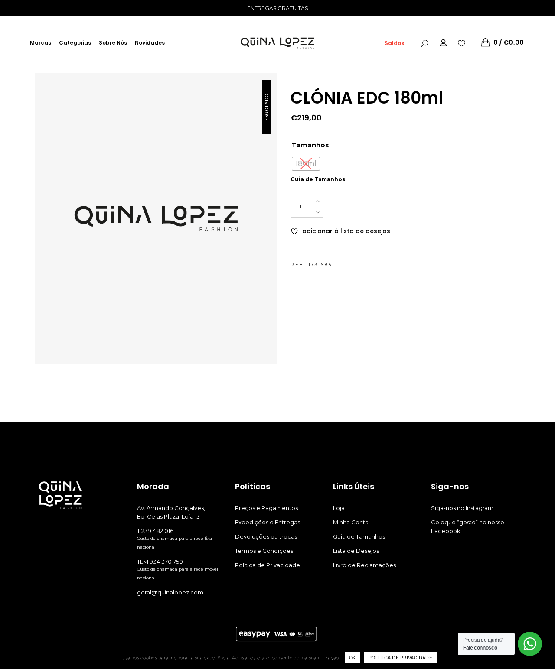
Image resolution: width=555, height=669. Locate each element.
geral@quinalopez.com (170, 592)
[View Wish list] (461, 42)
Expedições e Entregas (267, 522)
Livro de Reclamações (364, 565)
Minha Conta (351, 522)
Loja (339, 507)
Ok (352, 658)
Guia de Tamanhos (318, 179)
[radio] (306, 163)
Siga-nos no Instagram (462, 507)
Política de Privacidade (267, 565)
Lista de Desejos (356, 550)
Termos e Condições (264, 550)
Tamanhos (310, 145)
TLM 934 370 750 (160, 561)
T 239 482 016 (155, 530)
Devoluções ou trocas (266, 536)
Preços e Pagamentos (266, 507)
